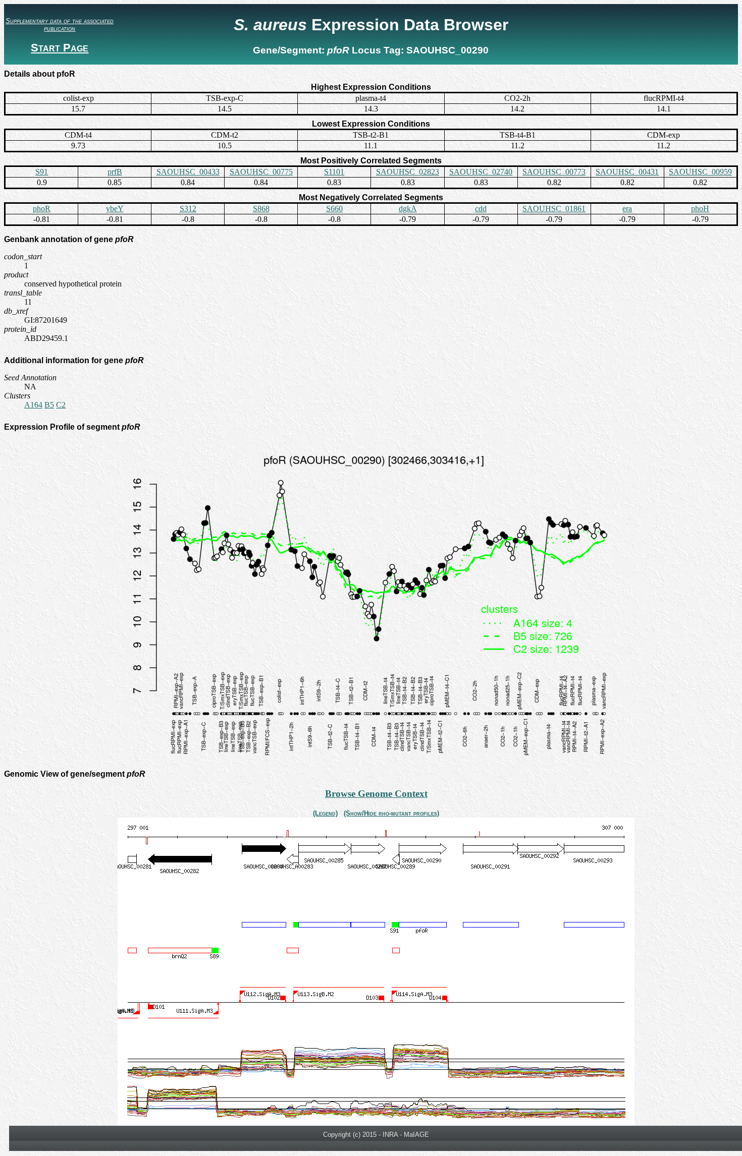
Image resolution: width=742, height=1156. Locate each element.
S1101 (334, 171)
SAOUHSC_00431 (627, 171)
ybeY (115, 208)
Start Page (59, 47)
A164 (33, 404)
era (627, 208)
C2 (61, 404)
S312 (188, 208)
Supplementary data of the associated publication (60, 24)
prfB (115, 171)
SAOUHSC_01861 (554, 208)
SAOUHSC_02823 (407, 171)
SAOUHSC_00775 (261, 171)
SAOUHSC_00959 (700, 171)
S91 (41, 171)
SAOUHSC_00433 (188, 171)
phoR (41, 208)
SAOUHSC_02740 (480, 171)
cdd (481, 208)
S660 (334, 208)
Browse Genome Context (376, 793)
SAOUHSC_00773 (554, 171)
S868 (261, 208)
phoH (700, 208)
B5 (49, 404)
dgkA (408, 208)
